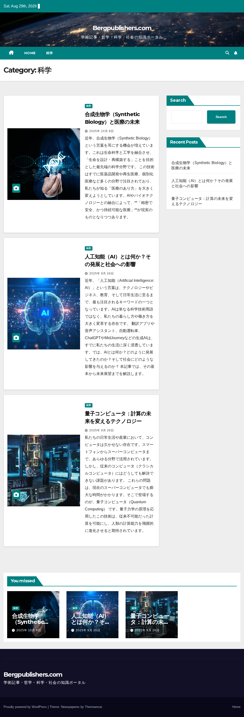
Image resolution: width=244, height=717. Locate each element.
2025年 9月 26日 (101, 273)
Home (30, 53)
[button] (227, 53)
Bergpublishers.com (122, 28)
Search (178, 100)
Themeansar (93, 707)
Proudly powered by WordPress (26, 707)
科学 (49, 53)
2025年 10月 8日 (101, 131)
